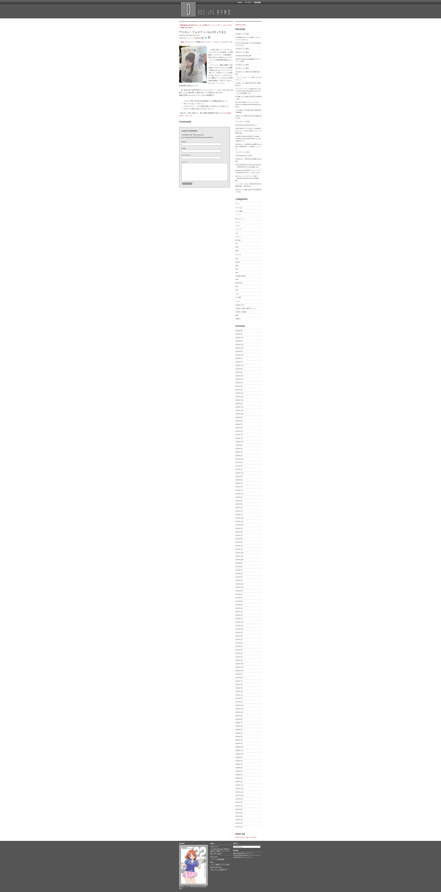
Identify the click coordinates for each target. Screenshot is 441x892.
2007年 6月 (239, 809)
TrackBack (197, 38)
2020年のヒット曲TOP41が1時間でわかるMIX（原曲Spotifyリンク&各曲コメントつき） (248, 147)
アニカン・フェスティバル (214, 42)
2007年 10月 (239, 795)
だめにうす (214, 846)
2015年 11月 (239, 494)
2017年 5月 (239, 466)
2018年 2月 (239, 455)
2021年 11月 (239, 379)
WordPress (238, 283)
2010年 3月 (239, 695)
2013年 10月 (239, 559)
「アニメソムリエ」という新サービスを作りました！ (248, 78)
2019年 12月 (239, 407)
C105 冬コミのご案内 (242, 52)
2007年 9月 (239, 799)
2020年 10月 (239, 400)
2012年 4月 (239, 608)
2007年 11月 (239, 792)
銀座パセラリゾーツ (188, 42)
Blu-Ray (237, 240)
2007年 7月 (239, 806)
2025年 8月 (239, 341)
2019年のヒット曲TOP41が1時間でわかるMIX (248, 160)
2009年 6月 (239, 726)
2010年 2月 (239, 698)
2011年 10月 (239, 629)
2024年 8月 (239, 351)
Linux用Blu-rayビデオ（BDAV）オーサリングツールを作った (248, 38)
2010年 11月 (239, 667)
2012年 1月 (239, 618)
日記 (236, 290)
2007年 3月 (239, 820)
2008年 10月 (239, 754)
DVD (236, 247)
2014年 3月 (239, 542)
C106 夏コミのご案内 (242, 49)
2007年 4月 (239, 816)
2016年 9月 (239, 476)
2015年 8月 (239, 501)
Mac (236, 272)
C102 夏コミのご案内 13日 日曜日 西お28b (247, 73)
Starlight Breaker (240, 276)
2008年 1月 (239, 785)
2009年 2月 (239, 740)
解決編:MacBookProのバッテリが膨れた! (195, 25)
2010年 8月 (239, 677)
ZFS (236, 286)
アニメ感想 (238, 211)
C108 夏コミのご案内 (242, 34)
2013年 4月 (239, 580)
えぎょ (181, 115)
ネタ (236, 233)
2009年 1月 (239, 743)
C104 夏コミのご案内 (242, 65)
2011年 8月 (239, 636)
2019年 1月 (239, 438)
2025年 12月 (239, 337)
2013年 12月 (239, 553)
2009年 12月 (239, 705)
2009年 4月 (239, 733)
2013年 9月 (239, 563)
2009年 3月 (239, 736)
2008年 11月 (239, 750)
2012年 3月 (239, 612)
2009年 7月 (239, 723)
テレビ (237, 226)
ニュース (238, 229)
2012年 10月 (239, 587)
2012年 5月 (239, 605)
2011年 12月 (239, 622)
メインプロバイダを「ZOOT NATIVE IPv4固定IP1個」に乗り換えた (248, 185)
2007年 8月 (239, 802)
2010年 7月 (239, 681)
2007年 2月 (239, 823)
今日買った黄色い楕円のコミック (245, 308)
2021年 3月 (239, 386)
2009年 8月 (239, 719)
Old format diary (216, 867)
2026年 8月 (239, 331)
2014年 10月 (239, 525)
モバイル (238, 254)
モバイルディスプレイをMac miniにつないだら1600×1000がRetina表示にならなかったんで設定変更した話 (248, 91)
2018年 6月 (239, 448)
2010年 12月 (239, 664)
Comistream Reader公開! (243, 56)
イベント (189, 38)
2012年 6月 (239, 601)
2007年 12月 (239, 788)
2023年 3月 (239, 362)
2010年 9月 (239, 674)
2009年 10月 (239, 712)
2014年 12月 (239, 518)
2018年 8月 (239, 445)
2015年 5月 (239, 504)
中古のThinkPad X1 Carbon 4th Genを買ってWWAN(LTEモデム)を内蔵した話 (248, 166)
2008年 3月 (239, 778)
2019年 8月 (239, 421)
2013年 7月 (239, 570)
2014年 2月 (239, 546)
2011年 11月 (239, 625)
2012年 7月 (239, 598)
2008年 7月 (239, 764)
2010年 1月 (239, 702)
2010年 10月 (239, 670)
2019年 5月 (239, 428)
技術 (236, 250)
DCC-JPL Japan (216, 854)
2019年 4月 (239, 431)
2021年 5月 (239, 383)
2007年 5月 (239, 813)
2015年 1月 (239, 514)
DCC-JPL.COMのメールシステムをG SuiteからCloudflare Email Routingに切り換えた (248, 105)
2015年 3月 (239, 507)
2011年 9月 (239, 632)
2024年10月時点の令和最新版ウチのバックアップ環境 (248, 60)
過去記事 (257, 2)
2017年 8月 (239, 462)
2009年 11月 (239, 709)
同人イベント (239, 219)
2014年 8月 (239, 532)
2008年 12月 (239, 747)
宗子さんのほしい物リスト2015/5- (246, 837)
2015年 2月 (239, 511)
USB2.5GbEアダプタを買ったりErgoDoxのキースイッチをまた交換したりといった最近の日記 (248, 131)
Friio (236, 269)
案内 (236, 315)
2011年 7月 (239, 639)
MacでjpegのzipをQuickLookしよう (246, 125)
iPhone (237, 262)
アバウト (248, 2)
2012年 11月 (239, 584)
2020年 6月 (239, 403)
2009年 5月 (239, 729)
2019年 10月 (239, 414)
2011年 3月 (239, 653)
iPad (236, 258)
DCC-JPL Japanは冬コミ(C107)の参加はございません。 (248, 44)
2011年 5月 (239, 646)
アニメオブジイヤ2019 (242, 152)
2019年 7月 (239, 424)
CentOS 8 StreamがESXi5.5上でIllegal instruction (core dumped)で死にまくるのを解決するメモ (248, 139)
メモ (236, 294)
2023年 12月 (239, 355)
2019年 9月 (239, 417)
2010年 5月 (239, 688)
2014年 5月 (239, 539)
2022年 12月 (239, 365)
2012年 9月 (239, 591)
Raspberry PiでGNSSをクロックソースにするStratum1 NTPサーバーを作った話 (248, 171)
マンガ (237, 301)
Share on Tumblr (209, 37)
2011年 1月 (239, 660)
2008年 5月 (239, 771)
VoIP (236, 279)
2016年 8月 (239, 480)
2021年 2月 (239, 389)
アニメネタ (238, 208)
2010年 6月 (239, 684)
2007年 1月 (239, 827)
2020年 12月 (239, 393)
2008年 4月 (239, 775)
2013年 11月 (239, 556)
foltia (236, 265)
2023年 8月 (239, 358)
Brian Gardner (246, 857)
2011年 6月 (239, 643)
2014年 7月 (239, 535)
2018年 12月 (239, 442)
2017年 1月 (239, 469)
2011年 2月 (239, 657)
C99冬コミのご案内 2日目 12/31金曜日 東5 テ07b (248, 117)
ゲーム (237, 222)
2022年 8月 (239, 369)
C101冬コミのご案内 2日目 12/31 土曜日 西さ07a (248, 84)
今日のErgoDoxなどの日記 (243, 155)
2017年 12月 (239, 459)
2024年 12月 (239, 344)
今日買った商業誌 (240, 312)
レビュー (238, 237)
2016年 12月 (239, 473)
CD (236, 243)
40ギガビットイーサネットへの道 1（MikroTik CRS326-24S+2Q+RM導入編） (247, 178)
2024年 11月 (239, 348)
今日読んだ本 (239, 305)
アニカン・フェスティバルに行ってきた (202, 32)
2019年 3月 (239, 435)
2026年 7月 (239, 334)
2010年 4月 (239, 691)
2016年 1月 (239, 490)
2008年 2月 (239, 781)
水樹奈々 (238, 319)
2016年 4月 (239, 487)
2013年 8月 (239, 566)
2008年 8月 (239, 761)
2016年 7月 (239, 483)
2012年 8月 (239, 594)
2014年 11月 (239, 521)
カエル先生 (227, 113)
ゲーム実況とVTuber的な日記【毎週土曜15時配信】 (248, 111)
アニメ (237, 204)
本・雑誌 (238, 297)
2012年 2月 (239, 615)
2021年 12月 (239, 376)
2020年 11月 (239, 396)
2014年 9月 (239, 528)
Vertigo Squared (255, 855)
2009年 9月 (239, 716)
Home (240, 2)
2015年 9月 (239, 497)
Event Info (214, 857)
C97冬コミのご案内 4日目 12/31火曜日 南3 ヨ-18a (248, 191)
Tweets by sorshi (240, 25)
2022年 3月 (239, 372)
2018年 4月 (239, 452)
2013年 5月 (239, 577)
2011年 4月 (239, 650)
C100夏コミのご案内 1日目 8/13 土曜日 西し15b (248, 98)
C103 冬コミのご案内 (242, 68)
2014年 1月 (239, 549)
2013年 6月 (239, 573)
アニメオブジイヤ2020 (242, 121)
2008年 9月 (239, 757)
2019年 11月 (239, 410)
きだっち (189, 115)
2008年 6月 (239, 768)
